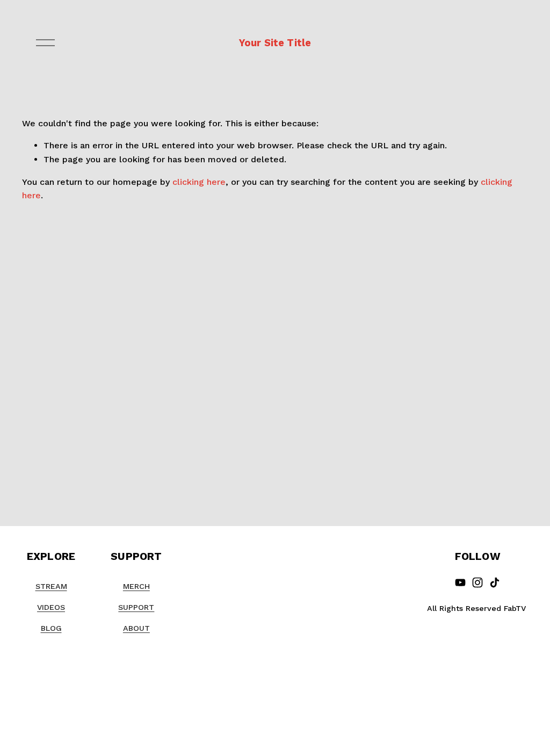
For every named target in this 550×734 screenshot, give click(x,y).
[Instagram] (477, 582)
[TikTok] (494, 582)
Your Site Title (275, 42)
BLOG (51, 628)
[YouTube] (460, 582)
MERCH (136, 586)
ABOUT (136, 628)
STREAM (51, 586)
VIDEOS (51, 607)
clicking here (199, 182)
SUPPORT (136, 607)
